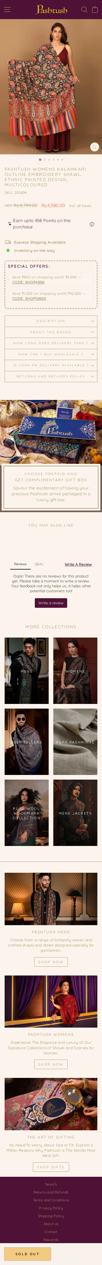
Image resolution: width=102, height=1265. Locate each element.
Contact (50, 1231)
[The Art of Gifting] (51, 1104)
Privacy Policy (51, 1208)
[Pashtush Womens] (51, 1001)
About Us (51, 1224)
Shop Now (51, 962)
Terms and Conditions (51, 1200)
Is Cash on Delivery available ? (51, 365)
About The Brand (51, 332)
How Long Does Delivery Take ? (50, 343)
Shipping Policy (51, 1216)
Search (51, 1184)
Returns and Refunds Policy (51, 376)
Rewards (51, 1239)
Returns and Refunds (51, 1192)
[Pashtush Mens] (51, 899)
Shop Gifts (51, 1167)
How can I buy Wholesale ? (51, 354)
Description (50, 321)
